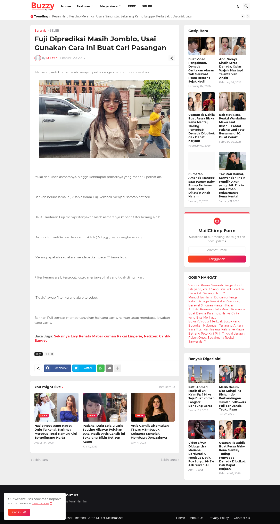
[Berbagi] (171, 58)
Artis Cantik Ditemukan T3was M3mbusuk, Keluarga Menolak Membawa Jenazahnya (150, 432)
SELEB (147, 6)
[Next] (248, 16)
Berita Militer (96, 518)
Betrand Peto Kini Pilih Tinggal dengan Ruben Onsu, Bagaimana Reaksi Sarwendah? (216, 337)
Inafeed (80, 518)
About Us (196, 518)
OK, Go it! (19, 512)
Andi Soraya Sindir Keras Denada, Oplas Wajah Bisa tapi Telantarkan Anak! (231, 68)
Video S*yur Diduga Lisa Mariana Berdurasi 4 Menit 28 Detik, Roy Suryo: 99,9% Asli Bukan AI (201, 454)
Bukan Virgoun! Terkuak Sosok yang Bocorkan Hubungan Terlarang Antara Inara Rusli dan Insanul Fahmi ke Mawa (216, 325)
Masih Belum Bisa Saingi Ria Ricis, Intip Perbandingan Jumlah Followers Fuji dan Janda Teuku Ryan (232, 398)
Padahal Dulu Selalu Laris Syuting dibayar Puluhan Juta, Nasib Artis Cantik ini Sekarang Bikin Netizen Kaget (104, 434)
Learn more (40, 503)
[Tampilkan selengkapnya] (117, 368)
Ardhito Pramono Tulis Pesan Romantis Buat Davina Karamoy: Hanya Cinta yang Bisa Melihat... (216, 313)
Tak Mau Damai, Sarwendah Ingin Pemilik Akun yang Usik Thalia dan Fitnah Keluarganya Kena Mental (232, 185)
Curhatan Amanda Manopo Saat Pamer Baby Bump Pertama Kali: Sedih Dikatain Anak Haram (201, 185)
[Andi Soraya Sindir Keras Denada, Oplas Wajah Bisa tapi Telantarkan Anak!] (232, 46)
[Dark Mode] (238, 6)
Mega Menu (109, 6)
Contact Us (242, 518)
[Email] (109, 368)
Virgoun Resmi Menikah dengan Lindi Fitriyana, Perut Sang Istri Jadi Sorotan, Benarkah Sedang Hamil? (216, 289)
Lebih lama (169, 460)
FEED (132, 6)
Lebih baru (40, 460)
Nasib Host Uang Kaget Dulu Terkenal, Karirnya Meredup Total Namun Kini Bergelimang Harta (55, 432)
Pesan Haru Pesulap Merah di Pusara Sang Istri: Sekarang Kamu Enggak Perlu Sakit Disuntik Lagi (122, 16)
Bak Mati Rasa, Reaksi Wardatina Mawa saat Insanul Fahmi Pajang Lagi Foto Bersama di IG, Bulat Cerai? (232, 126)
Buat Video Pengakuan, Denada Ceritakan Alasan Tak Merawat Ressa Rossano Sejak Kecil (201, 70)
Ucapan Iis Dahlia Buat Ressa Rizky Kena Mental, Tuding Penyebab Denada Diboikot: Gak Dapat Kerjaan (201, 128)
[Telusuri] (246, 6)
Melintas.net (115, 518)
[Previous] (243, 16)
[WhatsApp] (101, 368)
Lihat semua (166, 386)
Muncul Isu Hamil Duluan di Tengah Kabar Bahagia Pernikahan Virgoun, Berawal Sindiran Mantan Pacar (214, 301)
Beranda (40, 30)
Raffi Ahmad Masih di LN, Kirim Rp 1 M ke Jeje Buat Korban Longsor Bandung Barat (201, 396)
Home (66, 6)
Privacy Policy (218, 518)
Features (83, 6)
